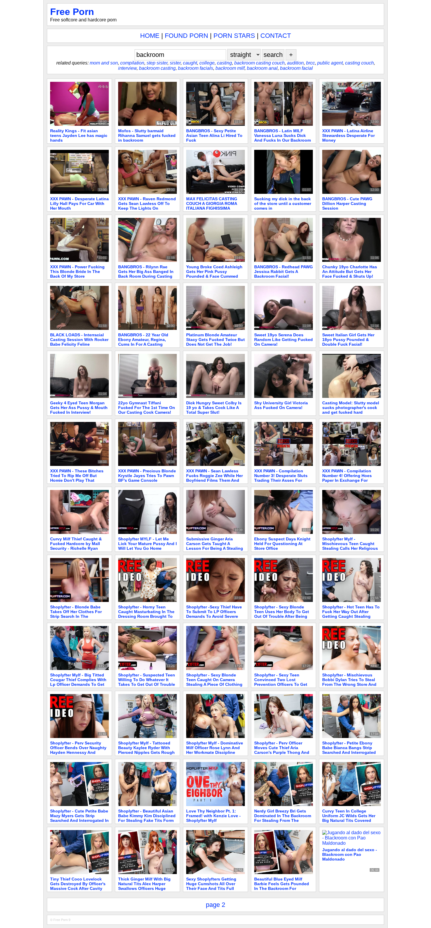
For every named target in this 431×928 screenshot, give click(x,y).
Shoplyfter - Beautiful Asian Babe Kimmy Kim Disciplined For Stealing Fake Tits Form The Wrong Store (147, 818)
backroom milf (230, 68)
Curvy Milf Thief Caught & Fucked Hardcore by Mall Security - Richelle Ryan (76, 544)
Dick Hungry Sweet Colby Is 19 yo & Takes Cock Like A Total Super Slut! (214, 408)
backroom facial (296, 68)
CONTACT (275, 35)
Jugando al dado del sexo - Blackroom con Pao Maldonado (349, 854)
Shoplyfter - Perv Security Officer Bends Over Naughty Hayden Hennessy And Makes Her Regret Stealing (78, 750)
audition (295, 62)
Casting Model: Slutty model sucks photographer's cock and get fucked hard (350, 408)
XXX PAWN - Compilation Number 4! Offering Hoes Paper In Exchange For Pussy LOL (347, 478)
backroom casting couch (259, 62)
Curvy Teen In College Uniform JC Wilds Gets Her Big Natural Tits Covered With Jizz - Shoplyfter (348, 818)
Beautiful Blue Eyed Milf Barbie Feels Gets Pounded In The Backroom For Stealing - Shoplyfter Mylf (281, 886)
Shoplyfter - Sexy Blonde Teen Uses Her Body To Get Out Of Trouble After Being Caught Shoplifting (281, 614)
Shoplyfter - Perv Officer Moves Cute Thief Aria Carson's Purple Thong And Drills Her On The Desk (281, 750)
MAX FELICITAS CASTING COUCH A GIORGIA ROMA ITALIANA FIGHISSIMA (211, 203)
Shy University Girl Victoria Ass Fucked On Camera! (281, 405)
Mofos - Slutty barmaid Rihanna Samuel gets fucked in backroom (147, 135)
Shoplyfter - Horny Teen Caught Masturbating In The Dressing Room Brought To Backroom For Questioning (146, 614)
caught (190, 62)
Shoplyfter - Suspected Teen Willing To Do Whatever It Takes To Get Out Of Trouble (146, 680)
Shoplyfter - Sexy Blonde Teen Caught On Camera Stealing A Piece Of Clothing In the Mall (214, 682)
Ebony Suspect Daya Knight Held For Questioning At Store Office (282, 544)
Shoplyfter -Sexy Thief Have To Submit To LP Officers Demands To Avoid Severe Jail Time (214, 614)
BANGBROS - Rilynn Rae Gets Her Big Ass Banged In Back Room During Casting (146, 271)
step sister (157, 62)
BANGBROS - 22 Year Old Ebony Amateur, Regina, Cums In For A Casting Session (143, 341)
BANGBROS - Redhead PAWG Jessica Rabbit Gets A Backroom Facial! (283, 271)
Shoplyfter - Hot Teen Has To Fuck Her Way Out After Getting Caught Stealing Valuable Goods (351, 614)
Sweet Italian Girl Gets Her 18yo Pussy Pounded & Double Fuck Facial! (348, 339)
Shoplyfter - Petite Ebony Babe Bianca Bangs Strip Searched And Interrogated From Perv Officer (349, 750)
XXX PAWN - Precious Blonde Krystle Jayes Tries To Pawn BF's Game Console (147, 476)
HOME (149, 35)
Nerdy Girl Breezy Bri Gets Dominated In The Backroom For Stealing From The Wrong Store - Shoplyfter (282, 818)
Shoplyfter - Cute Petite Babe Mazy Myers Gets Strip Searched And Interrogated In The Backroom (79, 818)
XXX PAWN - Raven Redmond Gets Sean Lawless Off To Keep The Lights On (147, 203)
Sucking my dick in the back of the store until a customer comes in (282, 203)
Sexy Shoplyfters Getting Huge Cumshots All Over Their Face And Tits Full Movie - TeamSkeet (211, 886)
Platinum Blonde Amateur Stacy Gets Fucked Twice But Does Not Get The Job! (215, 339)
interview (127, 68)
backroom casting (157, 68)
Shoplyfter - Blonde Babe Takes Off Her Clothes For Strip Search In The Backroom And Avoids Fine (77, 614)
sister (175, 62)
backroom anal (262, 68)
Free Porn (72, 11)
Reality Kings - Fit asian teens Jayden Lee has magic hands (78, 135)
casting (224, 62)
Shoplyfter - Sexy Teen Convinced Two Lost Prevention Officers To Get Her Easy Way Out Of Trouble (283, 682)
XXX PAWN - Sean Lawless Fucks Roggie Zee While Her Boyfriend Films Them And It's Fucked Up (214, 478)
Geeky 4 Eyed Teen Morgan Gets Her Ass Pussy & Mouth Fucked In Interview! (79, 408)
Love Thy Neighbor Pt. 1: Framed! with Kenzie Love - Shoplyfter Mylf (213, 816)
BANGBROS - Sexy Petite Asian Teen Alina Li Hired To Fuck (214, 135)
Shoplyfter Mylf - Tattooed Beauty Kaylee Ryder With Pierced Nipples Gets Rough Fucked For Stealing (146, 750)
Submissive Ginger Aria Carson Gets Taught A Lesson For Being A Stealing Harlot (214, 546)
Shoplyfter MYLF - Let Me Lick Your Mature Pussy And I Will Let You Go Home (147, 544)
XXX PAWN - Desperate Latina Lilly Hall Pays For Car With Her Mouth (79, 203)
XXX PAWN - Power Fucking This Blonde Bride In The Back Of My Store (77, 271)
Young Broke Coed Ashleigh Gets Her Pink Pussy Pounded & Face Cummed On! (214, 273)
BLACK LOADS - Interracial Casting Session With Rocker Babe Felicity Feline (79, 339)
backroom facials (195, 68)
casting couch (359, 62)
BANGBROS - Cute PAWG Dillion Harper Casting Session (347, 203)
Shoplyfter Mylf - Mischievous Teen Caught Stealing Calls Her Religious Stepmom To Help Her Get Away (350, 548)
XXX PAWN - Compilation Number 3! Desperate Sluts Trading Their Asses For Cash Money (281, 478)
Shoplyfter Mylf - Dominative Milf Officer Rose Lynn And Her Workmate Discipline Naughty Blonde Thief (214, 750)
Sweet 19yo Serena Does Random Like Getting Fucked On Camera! (283, 339)
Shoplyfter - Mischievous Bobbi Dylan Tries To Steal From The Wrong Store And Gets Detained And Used (349, 682)
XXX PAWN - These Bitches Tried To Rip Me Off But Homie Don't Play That (76, 476)
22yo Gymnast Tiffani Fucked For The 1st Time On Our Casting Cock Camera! (146, 408)
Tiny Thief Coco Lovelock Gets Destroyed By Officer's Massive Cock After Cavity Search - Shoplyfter (78, 886)
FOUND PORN (186, 35)
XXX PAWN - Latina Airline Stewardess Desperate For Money (348, 135)
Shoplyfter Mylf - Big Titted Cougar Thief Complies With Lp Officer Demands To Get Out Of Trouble (78, 682)
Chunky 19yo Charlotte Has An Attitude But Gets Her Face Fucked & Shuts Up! (349, 271)
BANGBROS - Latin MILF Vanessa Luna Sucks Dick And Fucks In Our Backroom (282, 135)
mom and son (104, 62)
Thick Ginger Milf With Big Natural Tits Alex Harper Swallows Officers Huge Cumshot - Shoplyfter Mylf (144, 886)
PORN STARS (234, 35)
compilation (132, 62)
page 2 (215, 904)
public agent (330, 62)
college (207, 62)
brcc (310, 62)
